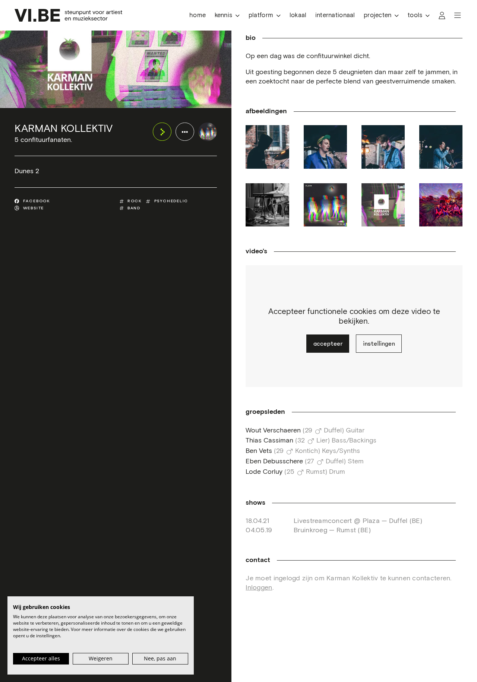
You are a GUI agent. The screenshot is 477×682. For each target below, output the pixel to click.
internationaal (335, 15)
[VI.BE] (68, 15)
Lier (322, 440)
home (197, 15)
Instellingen (379, 343)
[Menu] (457, 15)
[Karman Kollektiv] (207, 132)
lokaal (298, 15)
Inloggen (259, 587)
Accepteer (327, 343)
